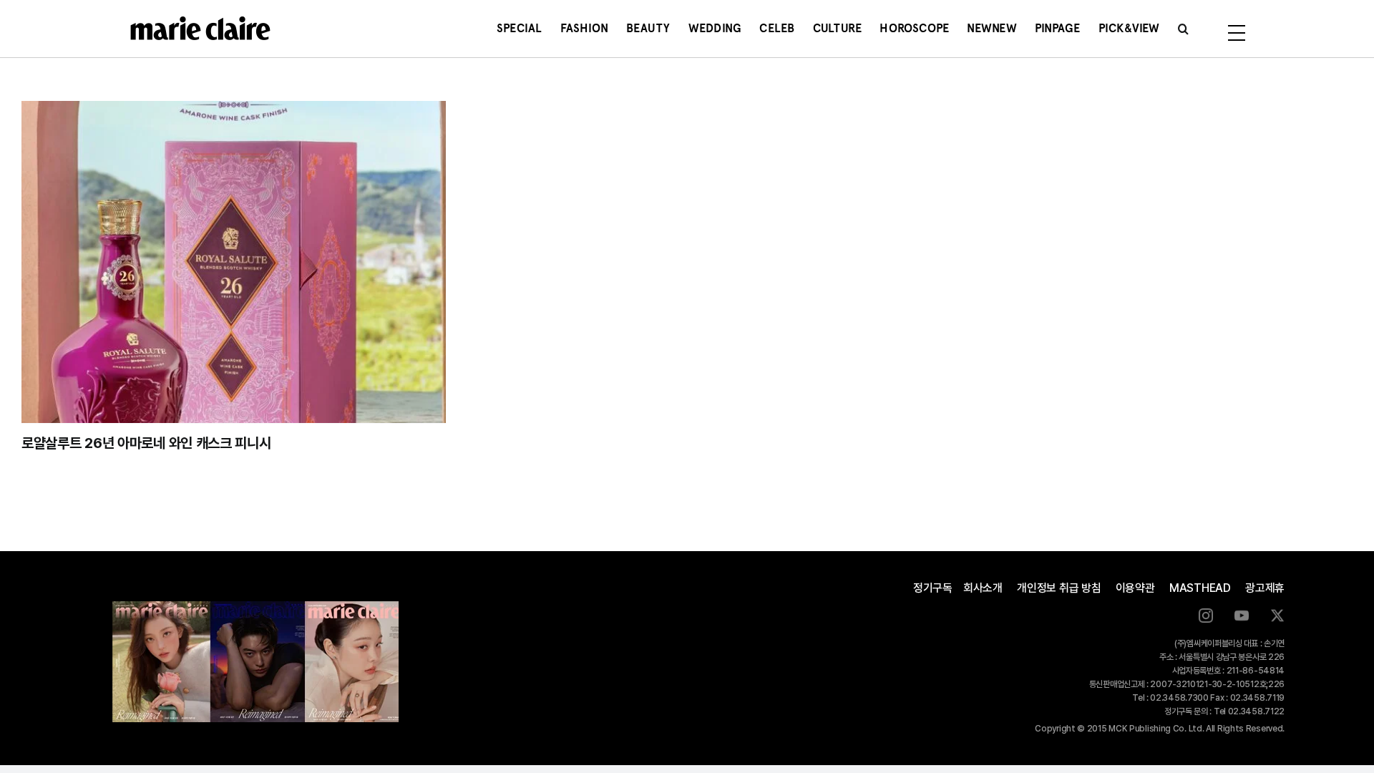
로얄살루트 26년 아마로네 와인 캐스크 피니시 (146, 443)
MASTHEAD (1200, 588)
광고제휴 (1265, 588)
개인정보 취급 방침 (1059, 588)
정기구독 (932, 588)
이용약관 (1135, 588)
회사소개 (983, 588)
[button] (1183, 28)
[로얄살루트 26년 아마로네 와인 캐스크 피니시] (233, 262)
